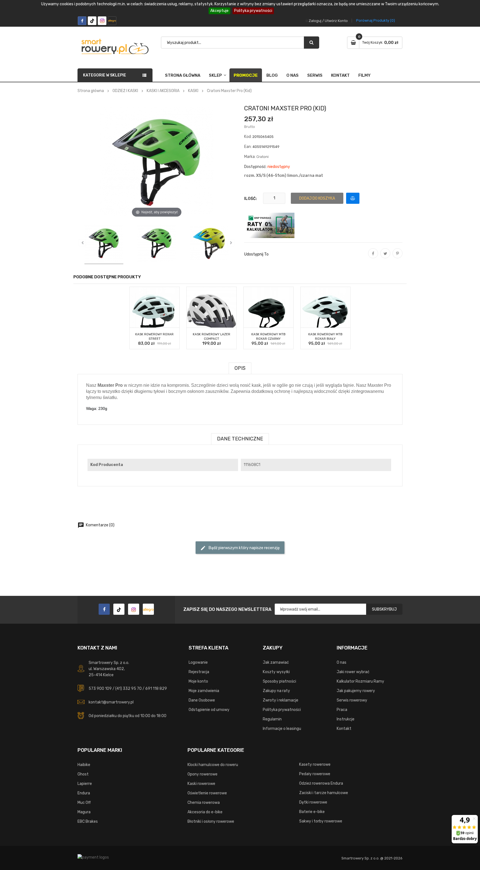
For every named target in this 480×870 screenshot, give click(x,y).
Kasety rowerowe (315, 764)
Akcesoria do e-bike (205, 812)
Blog (272, 75)
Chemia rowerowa (204, 802)
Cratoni (262, 157)
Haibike (84, 764)
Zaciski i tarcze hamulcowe (323, 792)
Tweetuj (385, 257)
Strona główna (182, 75)
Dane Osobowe (202, 700)
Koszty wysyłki (276, 672)
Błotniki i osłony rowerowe (211, 821)
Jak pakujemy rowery (356, 690)
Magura (84, 812)
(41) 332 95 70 (128, 688)
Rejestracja (199, 672)
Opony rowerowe (203, 774)
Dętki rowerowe (313, 802)
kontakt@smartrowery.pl (111, 702)
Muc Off (84, 802)
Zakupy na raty (276, 690)
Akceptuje (219, 10)
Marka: (250, 156)
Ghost (83, 774)
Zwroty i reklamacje (280, 700)
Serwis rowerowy (352, 700)
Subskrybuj (384, 609)
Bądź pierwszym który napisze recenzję (240, 548)
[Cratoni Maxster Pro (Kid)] (103, 243)
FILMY (364, 75)
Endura (84, 793)
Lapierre (85, 783)
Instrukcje (345, 719)
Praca (342, 709)
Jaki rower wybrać (353, 672)
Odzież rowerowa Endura (321, 783)
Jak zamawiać (276, 662)
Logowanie (198, 662)
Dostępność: (255, 166)
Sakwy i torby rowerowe (320, 821)
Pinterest (397, 257)
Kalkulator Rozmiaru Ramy (360, 681)
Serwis (314, 75)
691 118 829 (156, 688)
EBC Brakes (88, 821)
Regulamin (272, 719)
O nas (292, 75)
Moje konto (198, 681)
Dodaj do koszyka (317, 198)
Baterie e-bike (312, 811)
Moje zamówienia (204, 690)
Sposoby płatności (279, 681)
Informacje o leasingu (282, 728)
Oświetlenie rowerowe (207, 793)
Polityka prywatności (253, 10)
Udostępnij (373, 257)
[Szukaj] (311, 42)
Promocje (246, 75)
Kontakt (340, 75)
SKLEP (215, 75)
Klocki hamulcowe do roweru (213, 764)
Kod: (248, 136)
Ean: (248, 146)
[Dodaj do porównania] (352, 198)
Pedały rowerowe (314, 774)
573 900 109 (100, 688)
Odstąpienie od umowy (209, 709)
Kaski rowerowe (201, 783)
